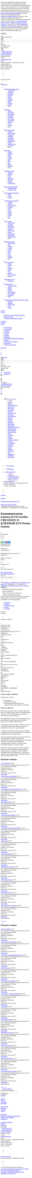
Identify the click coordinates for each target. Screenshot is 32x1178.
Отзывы (6, 335)
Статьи (6, 334)
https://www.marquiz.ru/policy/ (9, 16)
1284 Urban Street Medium (9, 776)
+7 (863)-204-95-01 (6, 51)
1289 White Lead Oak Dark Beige (11, 828)
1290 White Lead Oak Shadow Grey (11, 789)
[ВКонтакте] (9, 542)
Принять (3, 33)
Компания (4, 1103)
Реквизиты (7, 343)
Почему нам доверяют (11, 341)
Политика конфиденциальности (14, 338)
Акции (3, 1098)
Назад (10, 400)
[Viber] (7, 542)
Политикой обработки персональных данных (14, 585)
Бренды (6, 340)
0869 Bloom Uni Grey (7, 867)
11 (6, 1087)
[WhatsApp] (2, 542)
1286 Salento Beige (7, 854)
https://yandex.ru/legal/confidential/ (10, 13)
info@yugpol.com (6, 59)
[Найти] (2, 49)
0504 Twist (4, 841)
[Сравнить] (2, 538)
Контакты (4, 1125)
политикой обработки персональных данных (14, 24)
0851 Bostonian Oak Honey (9, 905)
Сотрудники (8, 329)
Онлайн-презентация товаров (13, 318)
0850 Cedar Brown (6, 879)
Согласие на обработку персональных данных (15, 1169)
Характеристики (9, 605)
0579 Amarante (5, 763)
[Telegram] (4, 542)
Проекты (7, 330)
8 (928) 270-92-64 (6, 54)
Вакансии (7, 337)
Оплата (6, 607)
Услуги (3, 1100)
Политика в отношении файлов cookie (12, 1172)
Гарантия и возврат (10, 345)
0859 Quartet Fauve (7, 892)
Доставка (7, 609)
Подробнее (4, 774)
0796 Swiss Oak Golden (8, 815)
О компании (8, 327)
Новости (7, 332)
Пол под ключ (8, 317)
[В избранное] (2, 536)
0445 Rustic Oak (6, 802)
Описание (7, 602)
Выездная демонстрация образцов (14, 315)
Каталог (3, 1095)
